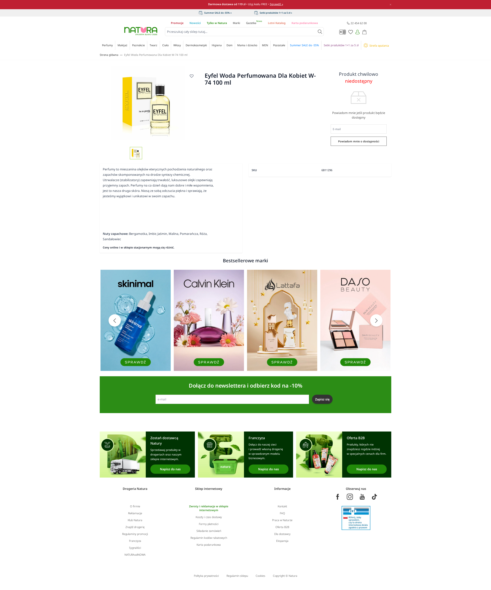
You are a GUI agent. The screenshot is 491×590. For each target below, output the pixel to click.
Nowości (195, 23)
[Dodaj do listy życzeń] (191, 76)
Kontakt (282, 506)
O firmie (135, 506)
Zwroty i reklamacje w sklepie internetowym (208, 508)
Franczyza (135, 541)
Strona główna (109, 55)
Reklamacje (135, 513)
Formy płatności (208, 524)
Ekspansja (282, 541)
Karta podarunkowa (305, 23)
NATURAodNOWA (135, 554)
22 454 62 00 (359, 23)
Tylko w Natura (217, 23)
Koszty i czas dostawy (209, 517)
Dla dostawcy (282, 534)
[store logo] (140, 31)
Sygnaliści (135, 548)
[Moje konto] (357, 32)
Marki (236, 23)
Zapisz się (322, 399)
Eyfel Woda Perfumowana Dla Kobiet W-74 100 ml (156, 55)
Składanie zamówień (208, 531)
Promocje (177, 23)
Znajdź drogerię (135, 527)
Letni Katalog (277, 23)
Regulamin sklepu (237, 576)
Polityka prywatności (206, 576)
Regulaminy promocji (135, 534)
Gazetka (254, 23)
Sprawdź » (276, 4)
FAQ (282, 513)
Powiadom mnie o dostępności (358, 141)
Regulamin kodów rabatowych (208, 538)
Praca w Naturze (282, 520)
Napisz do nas (170, 469)
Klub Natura (135, 520)
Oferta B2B (282, 527)
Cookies (260, 576)
